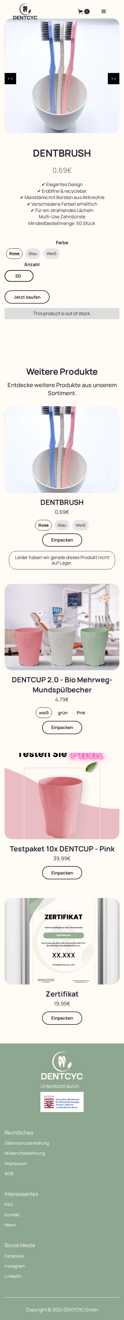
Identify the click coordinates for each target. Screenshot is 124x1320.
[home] (25, 11)
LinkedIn (13, 1276)
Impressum (16, 1163)
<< (10, 78)
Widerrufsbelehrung (25, 1153)
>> (114, 78)
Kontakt (12, 1214)
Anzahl (32, 264)
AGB (9, 1173)
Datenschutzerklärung (27, 1143)
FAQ (9, 1204)
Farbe (62, 242)
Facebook (14, 1256)
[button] (84, 11)
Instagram (15, 1266)
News (10, 1225)
